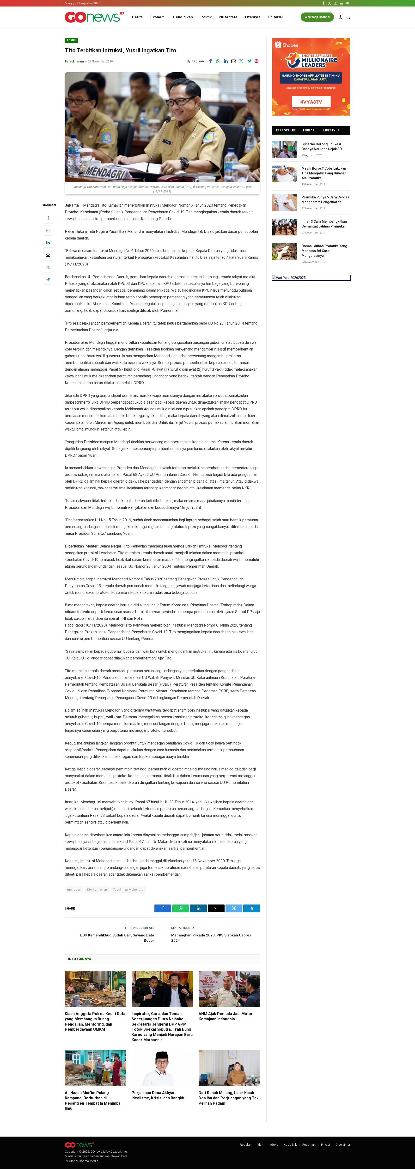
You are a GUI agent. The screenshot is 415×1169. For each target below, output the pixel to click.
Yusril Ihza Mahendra (128, 889)
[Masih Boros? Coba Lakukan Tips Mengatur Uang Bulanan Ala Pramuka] (284, 174)
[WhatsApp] (48, 230)
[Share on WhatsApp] (218, 61)
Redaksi (245, 1144)
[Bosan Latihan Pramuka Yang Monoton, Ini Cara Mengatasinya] (284, 251)
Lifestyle (253, 17)
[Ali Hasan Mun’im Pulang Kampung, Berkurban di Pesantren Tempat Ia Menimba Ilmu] (95, 1068)
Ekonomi (157, 17)
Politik (206, 17)
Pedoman (309, 1144)
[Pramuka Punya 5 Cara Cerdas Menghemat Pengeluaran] (284, 202)
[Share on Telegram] (248, 61)
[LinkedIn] (48, 242)
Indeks (273, 1144)
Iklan (260, 1144)
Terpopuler (286, 130)
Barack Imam (74, 61)
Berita (137, 17)
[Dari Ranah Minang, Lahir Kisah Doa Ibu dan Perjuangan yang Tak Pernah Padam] (229, 1068)
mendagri (74, 889)
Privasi (325, 1144)
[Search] (348, 17)
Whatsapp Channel (317, 17)
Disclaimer (343, 1144)
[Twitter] (48, 267)
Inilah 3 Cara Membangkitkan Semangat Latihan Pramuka (324, 224)
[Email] (48, 255)
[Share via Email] (233, 61)
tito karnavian (97, 889)
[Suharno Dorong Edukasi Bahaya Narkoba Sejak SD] (284, 149)
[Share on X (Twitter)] (241, 61)
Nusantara (228, 17)
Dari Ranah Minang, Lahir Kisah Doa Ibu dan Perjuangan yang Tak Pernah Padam (229, 1098)
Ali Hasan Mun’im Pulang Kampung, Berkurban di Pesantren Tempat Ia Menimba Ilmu (93, 1100)
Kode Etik (290, 1144)
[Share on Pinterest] (256, 61)
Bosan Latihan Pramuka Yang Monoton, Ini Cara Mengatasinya (324, 251)
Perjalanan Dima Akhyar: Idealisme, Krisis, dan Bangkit (158, 1095)
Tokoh (71, 40)
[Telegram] (48, 279)
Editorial (275, 17)
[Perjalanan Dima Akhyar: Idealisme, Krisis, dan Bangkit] (162, 1068)
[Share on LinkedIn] (225, 61)
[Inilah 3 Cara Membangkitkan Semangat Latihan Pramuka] (284, 227)
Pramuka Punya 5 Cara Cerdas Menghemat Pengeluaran (325, 199)
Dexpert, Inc (118, 1151)
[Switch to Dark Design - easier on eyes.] (340, 17)
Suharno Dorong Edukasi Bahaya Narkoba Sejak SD (322, 146)
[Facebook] (48, 218)
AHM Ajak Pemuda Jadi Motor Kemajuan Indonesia (226, 1016)
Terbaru (310, 130)
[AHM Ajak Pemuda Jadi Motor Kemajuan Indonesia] (229, 989)
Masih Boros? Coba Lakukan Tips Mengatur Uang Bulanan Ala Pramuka (324, 173)
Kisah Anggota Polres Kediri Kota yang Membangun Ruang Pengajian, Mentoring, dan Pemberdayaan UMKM (95, 1021)
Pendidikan (183, 17)
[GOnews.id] (94, 17)
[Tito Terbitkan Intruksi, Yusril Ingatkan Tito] (162, 127)
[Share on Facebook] (210, 61)
